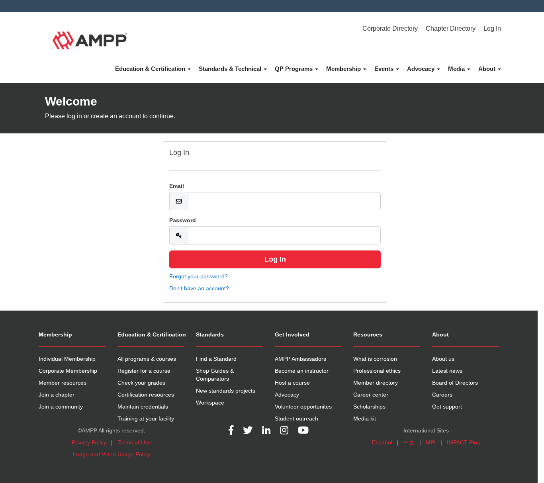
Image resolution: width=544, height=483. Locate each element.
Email (176, 186)
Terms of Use (134, 442)
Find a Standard (216, 359)
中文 (409, 442)
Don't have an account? (199, 288)
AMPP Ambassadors (300, 359)
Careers (442, 394)
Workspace (210, 402)
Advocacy (421, 68)
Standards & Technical (231, 68)
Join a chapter (56, 394)
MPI (431, 442)
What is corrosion (375, 359)
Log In (492, 28)
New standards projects (225, 390)
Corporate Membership (68, 371)
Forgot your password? (198, 276)
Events (384, 68)
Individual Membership (67, 359)
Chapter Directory (451, 28)
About (487, 68)
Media (457, 68)
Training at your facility (145, 418)
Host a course (292, 382)
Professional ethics (377, 371)
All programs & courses (146, 359)
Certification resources (145, 394)
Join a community (61, 406)
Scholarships (369, 406)
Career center (370, 394)
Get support (447, 406)
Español (382, 442)
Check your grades (141, 382)
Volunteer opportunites (303, 406)
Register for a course (143, 371)
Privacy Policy (89, 442)
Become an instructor (302, 371)
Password (182, 220)
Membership (344, 68)
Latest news (447, 371)
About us (443, 359)
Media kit (364, 418)
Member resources (62, 382)
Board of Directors (455, 382)
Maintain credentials (142, 406)
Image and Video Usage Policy (111, 454)
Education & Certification (151, 68)
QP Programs (294, 68)
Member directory (375, 382)
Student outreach (296, 418)
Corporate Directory (390, 28)
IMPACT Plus (463, 442)
